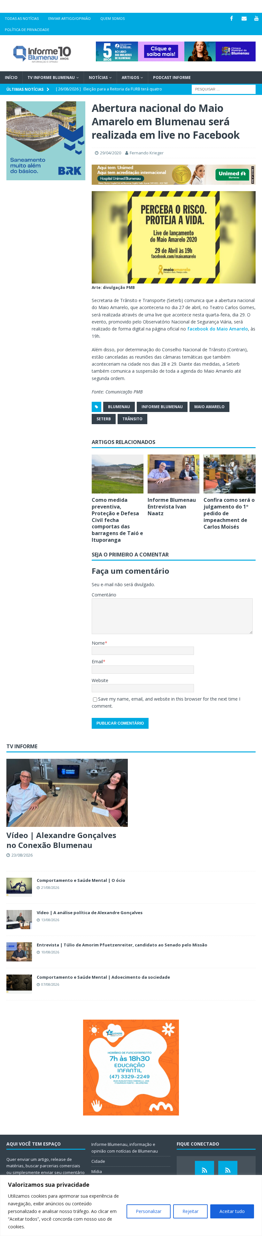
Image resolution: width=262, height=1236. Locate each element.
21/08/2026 (50, 887)
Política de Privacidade (27, 29)
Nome (98, 643)
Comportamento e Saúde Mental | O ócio (81, 880)
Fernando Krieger (147, 153)
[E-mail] (244, 18)
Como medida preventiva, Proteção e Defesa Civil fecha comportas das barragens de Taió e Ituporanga (117, 519)
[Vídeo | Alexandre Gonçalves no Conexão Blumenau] (67, 793)
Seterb (103, 419)
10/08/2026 (50, 952)
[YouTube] (256, 18)
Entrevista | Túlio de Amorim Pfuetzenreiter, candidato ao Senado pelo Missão (122, 945)
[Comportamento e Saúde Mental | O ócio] (19, 887)
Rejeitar (190, 1211)
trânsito (132, 419)
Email (97, 661)
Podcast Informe (172, 77)
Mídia (96, 1171)
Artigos (130, 77)
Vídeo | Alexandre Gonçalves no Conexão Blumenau (61, 840)
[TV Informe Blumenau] (204, 1170)
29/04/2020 (110, 153)
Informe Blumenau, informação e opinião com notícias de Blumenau (124, 1147)
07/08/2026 (50, 984)
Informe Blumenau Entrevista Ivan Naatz (172, 506)
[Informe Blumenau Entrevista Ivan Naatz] (174, 474)
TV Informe (21, 746)
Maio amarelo (209, 406)
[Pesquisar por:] (224, 89)
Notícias (98, 77)
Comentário (104, 595)
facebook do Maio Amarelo (217, 329)
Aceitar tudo (232, 1211)
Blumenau (119, 406)
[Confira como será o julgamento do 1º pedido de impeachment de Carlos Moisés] (230, 474)
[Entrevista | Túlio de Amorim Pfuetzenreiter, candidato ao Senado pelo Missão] (19, 951)
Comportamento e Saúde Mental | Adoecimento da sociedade (103, 977)
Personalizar (148, 1211)
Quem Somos (112, 18)
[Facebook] (231, 18)
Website (100, 680)
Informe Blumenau (162, 406)
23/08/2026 (22, 855)
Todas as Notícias (22, 18)
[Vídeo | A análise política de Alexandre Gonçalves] (19, 919)
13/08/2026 (50, 919)
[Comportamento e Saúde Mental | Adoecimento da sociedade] (19, 984)
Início (11, 77)
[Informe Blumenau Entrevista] (227, 1170)
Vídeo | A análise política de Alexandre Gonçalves (90, 912)
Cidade (98, 1161)
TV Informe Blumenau (51, 77)
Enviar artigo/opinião (69, 18)
